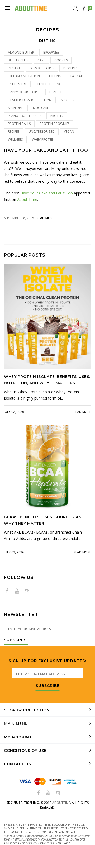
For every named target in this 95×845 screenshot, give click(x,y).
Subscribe (16, 640)
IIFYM (48, 100)
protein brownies (54, 123)
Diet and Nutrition (24, 76)
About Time (27, 199)
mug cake (41, 108)
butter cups (18, 60)
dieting (55, 76)
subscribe (48, 686)
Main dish (16, 108)
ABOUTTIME (61, 802)
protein (56, 115)
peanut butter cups (24, 115)
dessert (14, 68)
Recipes (13, 131)
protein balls (19, 123)
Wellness (15, 139)
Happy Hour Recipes (24, 92)
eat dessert (17, 84)
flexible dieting (48, 84)
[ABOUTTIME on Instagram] (27, 591)
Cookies (61, 60)
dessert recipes (42, 68)
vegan (69, 131)
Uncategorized (41, 131)
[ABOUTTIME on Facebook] (7, 591)
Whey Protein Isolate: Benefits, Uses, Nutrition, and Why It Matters (47, 379)
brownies (51, 52)
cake (41, 60)
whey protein (43, 139)
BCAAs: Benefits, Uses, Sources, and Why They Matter (44, 520)
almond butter (21, 52)
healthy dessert (21, 100)
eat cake (77, 76)
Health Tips (58, 92)
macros (67, 100)
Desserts (70, 68)
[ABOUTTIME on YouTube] (17, 591)
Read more (45, 218)
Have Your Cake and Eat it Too (46, 150)
